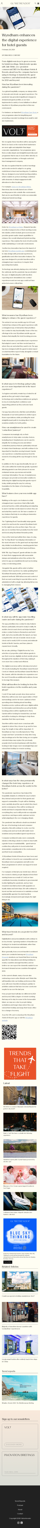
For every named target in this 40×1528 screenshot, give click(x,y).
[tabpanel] (20, 1389)
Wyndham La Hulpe (16, 227)
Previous (4, 1390)
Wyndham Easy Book (29, 112)
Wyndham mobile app (16, 251)
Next (36, 1390)
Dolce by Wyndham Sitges (21, 187)
